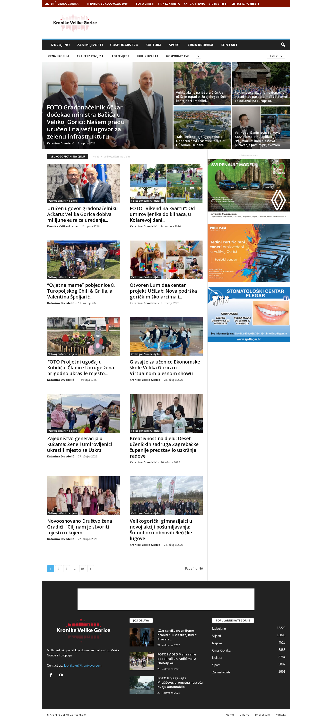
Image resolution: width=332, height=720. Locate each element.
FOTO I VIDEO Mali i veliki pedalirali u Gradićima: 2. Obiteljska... (176, 658)
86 (82, 569)
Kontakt (229, 44)
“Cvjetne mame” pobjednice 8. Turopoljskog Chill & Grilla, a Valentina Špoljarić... (81, 291)
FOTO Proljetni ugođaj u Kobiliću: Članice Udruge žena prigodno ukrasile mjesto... (80, 368)
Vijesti (216, 636)
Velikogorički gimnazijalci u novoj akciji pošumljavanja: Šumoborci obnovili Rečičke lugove (161, 530)
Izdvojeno (60, 44)
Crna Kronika (200, 44)
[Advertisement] (201, 23)
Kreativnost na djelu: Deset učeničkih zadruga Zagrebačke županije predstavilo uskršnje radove (164, 447)
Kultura (154, 44)
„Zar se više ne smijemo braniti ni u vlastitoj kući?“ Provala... (177, 634)
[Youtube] (61, 675)
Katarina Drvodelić (60, 143)
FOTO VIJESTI (145, 3)
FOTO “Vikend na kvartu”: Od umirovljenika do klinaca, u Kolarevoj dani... (162, 214)
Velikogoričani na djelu (62, 200)
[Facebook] (52, 675)
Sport (174, 44)
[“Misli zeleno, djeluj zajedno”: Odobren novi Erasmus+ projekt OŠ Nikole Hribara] (202, 127)
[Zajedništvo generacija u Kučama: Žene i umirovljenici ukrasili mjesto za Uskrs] (83, 413)
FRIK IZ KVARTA (169, 3)
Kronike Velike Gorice (62, 226)
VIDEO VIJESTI (218, 3)
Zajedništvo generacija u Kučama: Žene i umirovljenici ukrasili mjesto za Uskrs (79, 444)
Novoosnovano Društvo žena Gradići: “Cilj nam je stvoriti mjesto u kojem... (79, 527)
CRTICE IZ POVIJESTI (245, 3)
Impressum (262, 714)
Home (96, 156)
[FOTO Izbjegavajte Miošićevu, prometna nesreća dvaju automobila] (142, 685)
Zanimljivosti (90, 44)
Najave (217, 643)
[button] (283, 45)
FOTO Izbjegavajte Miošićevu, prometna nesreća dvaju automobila (180, 682)
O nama (244, 714)
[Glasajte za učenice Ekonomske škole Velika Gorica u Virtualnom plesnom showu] (166, 336)
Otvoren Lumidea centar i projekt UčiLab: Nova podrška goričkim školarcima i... (163, 291)
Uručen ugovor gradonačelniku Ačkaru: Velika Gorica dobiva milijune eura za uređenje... (82, 214)
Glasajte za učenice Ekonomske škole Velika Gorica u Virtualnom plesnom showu (165, 368)
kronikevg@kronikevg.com (83, 665)
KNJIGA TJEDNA (194, 3)
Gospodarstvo (124, 44)
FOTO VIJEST (120, 56)
